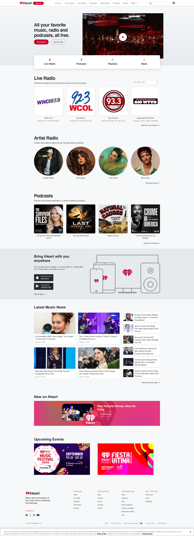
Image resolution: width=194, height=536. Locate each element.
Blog (123, 501)
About (123, 495)
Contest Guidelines (128, 508)
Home (147, 498)
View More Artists (152, 183)
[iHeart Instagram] (34, 515)
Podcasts (93, 3)
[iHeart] (25, 3)
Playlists (116, 3)
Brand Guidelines (127, 505)
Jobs (123, 515)
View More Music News (149, 382)
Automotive (149, 495)
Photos (100, 508)
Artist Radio (105, 3)
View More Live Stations (149, 125)
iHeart (75, 495)
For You (58, 3)
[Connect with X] (30, 515)
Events (100, 501)
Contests (100, 505)
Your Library (69, 3)
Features (100, 498)
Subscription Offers (128, 511)
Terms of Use (150, 523)
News (125, 3)
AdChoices (161, 523)
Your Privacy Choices (131, 523)
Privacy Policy (116, 523)
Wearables (149, 501)
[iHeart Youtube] (38, 515)
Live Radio (82, 3)
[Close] (190, 531)
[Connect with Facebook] (27, 515)
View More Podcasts (150, 243)
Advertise (125, 498)
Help (106, 523)
